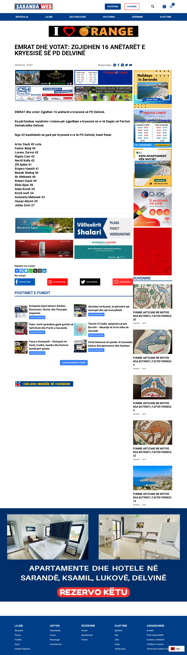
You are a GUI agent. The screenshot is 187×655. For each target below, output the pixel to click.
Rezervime (112, 6)
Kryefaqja (22, 17)
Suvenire (132, 6)
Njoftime (165, 17)
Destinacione (78, 17)
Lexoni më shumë (37, 317)
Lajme (49, 17)
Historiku (109, 17)
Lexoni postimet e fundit (73, 362)
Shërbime (137, 17)
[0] (171, 6)
